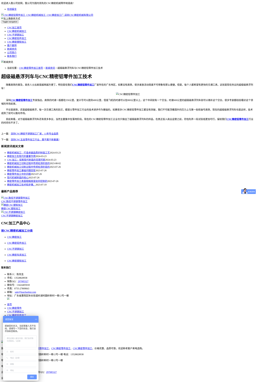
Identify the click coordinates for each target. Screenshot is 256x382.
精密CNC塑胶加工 (10, 208)
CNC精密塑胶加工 (16, 42)
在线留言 (12, 9)
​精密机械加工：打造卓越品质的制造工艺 (28, 152)
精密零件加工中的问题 (19, 174)
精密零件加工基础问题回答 (21, 170)
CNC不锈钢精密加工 (12, 215)
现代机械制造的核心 (17, 177)
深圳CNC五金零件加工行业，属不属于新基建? (35, 139)
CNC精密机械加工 (16, 31)
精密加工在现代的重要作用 (21, 156)
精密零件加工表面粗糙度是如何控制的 (27, 181)
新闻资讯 (12, 49)
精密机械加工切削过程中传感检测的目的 (28, 163)
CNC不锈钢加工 (15, 35)
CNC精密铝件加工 (16, 38)
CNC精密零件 (14, 308)
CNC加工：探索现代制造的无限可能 (26, 160)
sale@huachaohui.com (25, 292)
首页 (9, 304)
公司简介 (12, 52)
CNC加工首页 (14, 27)
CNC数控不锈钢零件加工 (14, 201)
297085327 (23, 281)
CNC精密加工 (14, 237)
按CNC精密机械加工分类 (17, 230)
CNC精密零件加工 (61, 348)
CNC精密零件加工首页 (31, 68)
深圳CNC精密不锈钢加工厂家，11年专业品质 (34, 133)
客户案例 (12, 45)
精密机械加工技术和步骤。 (21, 184)
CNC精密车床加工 (16, 255)
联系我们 (12, 56)
